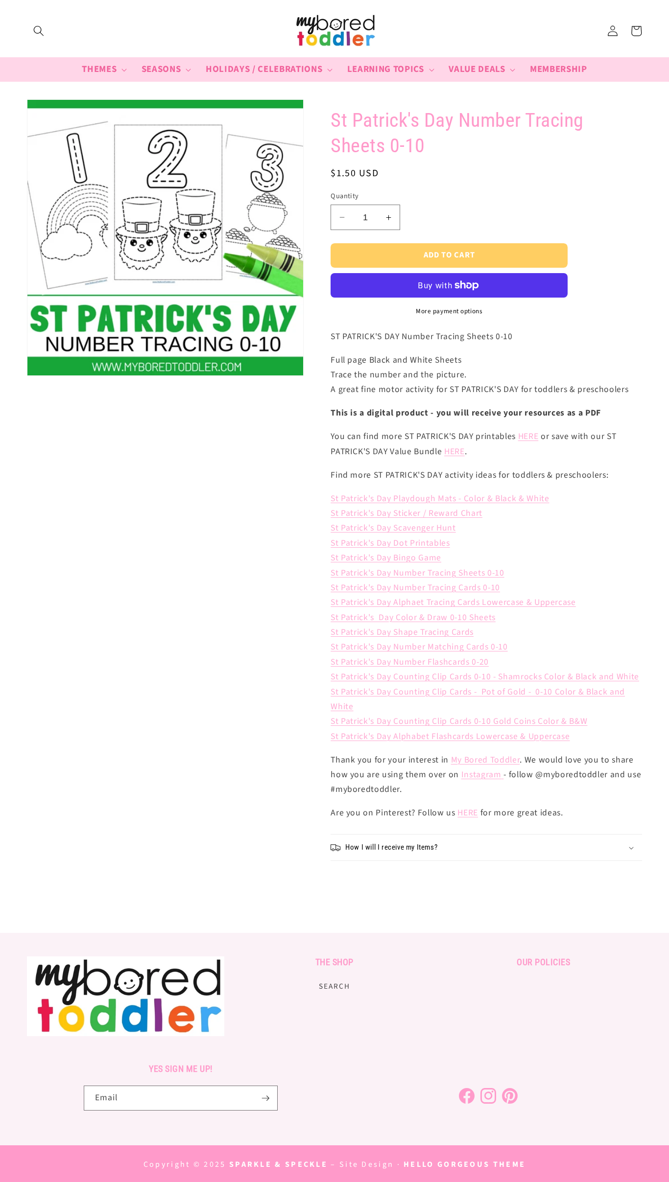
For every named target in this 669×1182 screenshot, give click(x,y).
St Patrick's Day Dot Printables (390, 543)
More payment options (449, 311)
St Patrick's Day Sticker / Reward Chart (406, 513)
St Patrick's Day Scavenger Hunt (393, 528)
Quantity (345, 196)
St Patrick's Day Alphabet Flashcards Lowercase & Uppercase (450, 736)
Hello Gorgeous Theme (465, 1164)
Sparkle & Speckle (278, 1164)
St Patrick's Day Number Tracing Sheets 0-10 (417, 573)
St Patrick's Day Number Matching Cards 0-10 (419, 647)
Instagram (481, 774)
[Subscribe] (265, 1098)
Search (334, 985)
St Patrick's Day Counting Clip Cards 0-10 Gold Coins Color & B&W (459, 721)
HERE (528, 436)
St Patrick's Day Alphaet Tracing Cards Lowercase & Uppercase (453, 602)
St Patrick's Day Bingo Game (386, 558)
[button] (38, 31)
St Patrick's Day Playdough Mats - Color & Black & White (440, 498)
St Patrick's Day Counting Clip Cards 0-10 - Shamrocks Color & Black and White (485, 677)
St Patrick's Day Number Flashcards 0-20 (410, 662)
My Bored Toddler (485, 760)
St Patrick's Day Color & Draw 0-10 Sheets (413, 617)
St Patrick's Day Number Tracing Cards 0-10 (415, 587)
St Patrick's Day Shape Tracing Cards (402, 632)
